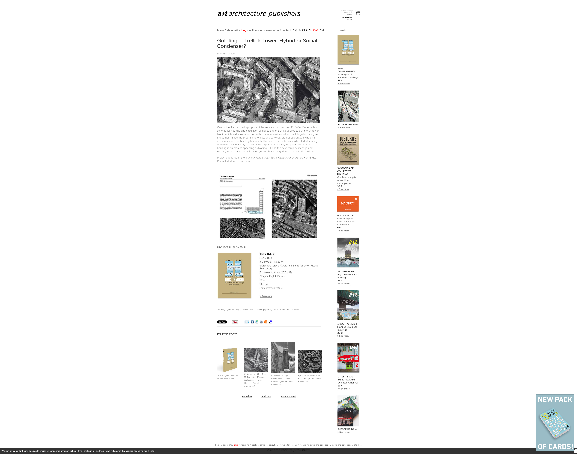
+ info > (152, 451)
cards (262, 445)
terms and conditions (341, 445)
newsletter (272, 30)
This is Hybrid (243, 161)
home (220, 30)
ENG (315, 30)
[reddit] (261, 322)
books (254, 445)
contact (286, 30)
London (220, 310)
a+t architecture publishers (263, 13)
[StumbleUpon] (256, 322)
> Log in (350, 19)
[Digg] (252, 322)
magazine (244, 445)
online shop (256, 30)
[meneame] (265, 322)
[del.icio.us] (270, 322)
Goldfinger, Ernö (263, 310)
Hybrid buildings (233, 310)
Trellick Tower (292, 310)
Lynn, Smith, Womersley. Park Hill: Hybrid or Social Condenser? (309, 379)
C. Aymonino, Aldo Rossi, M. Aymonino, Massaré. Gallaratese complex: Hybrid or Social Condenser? (255, 380)
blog (243, 30)
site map (358, 445)
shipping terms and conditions (315, 445)
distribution (272, 445)
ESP (322, 30)
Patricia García (248, 310)
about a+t (232, 30)
